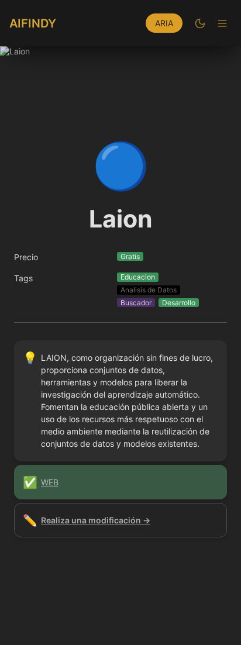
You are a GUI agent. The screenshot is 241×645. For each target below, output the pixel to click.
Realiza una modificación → (95, 520)
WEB (49, 482)
